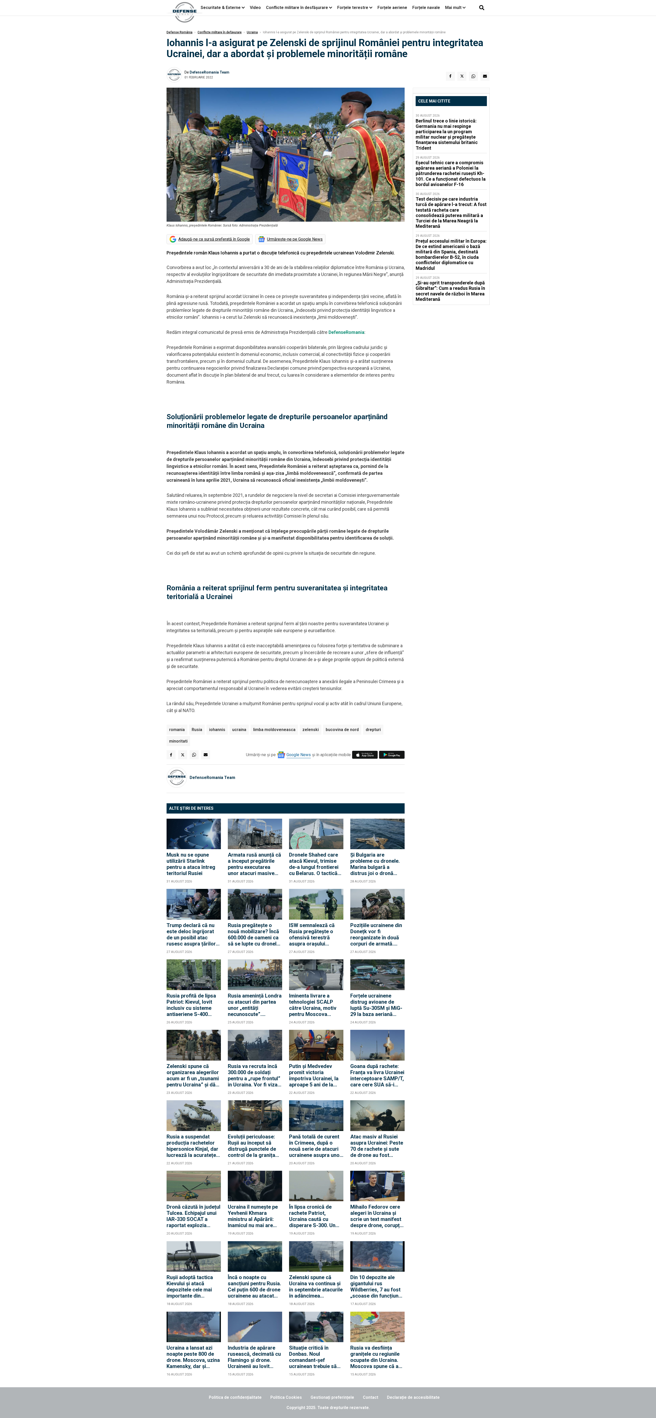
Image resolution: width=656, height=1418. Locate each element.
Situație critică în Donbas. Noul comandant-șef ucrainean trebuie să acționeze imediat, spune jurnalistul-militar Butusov (313, 1357)
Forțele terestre (352, 7)
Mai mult (454, 7)
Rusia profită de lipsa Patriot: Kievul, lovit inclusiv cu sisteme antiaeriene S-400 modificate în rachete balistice (191, 1005)
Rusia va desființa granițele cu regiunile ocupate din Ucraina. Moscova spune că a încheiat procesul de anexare (374, 1357)
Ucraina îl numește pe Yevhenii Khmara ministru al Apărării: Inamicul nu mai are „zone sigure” (253, 1216)
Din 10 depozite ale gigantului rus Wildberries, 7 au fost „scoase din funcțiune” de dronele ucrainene (377, 1286)
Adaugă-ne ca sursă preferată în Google (214, 239)
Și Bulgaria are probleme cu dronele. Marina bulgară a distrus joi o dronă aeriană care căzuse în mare (376, 864)
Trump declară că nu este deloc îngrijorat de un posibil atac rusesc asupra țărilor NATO (191, 934)
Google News (298, 754)
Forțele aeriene (392, 7)
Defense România (179, 32)
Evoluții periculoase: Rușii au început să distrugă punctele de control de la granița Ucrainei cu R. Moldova (255, 1146)
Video (255, 7)
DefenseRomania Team (209, 72)
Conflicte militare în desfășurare (297, 7)
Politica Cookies (286, 1397)
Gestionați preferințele (332, 1397)
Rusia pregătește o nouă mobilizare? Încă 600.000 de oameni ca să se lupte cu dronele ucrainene (253, 934)
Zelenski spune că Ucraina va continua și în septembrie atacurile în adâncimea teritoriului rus (316, 1286)
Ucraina (252, 32)
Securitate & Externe (221, 7)
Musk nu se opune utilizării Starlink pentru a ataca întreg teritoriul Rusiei (191, 864)
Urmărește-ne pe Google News (295, 239)
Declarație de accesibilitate (413, 1397)
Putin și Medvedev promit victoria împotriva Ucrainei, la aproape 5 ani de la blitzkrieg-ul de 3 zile (314, 1075)
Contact (370, 1397)
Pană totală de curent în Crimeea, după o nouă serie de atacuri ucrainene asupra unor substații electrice (315, 1146)
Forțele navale (426, 7)
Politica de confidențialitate (235, 1397)
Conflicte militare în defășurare (220, 32)
